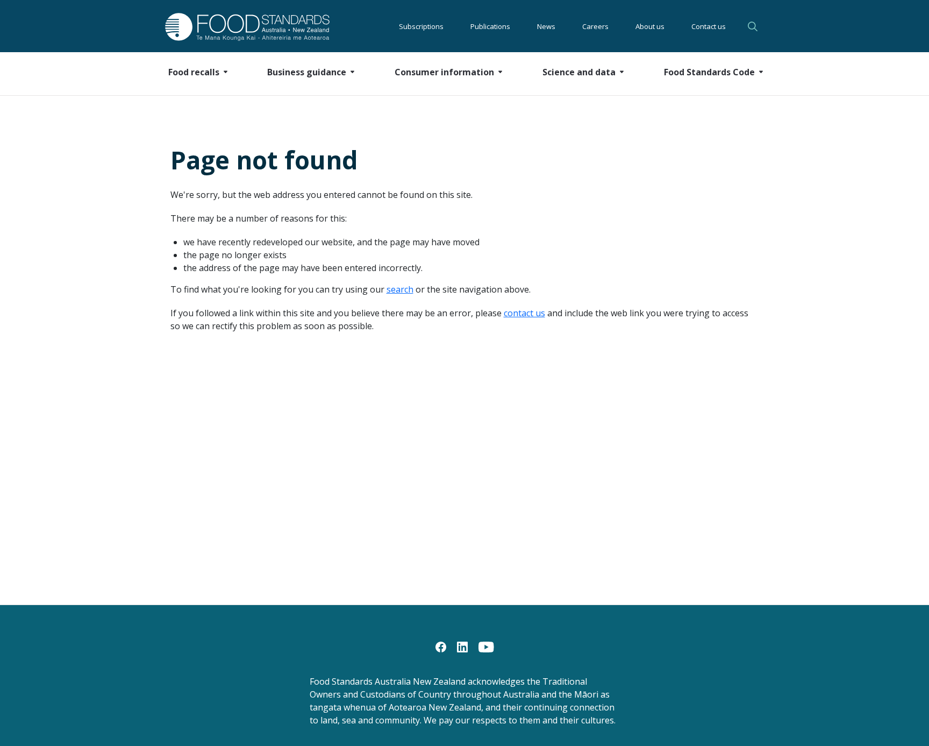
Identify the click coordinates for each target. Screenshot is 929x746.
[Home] (235, 26)
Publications (490, 26)
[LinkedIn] (462, 646)
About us (649, 26)
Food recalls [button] (193, 72)
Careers (595, 26)
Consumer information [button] (444, 72)
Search (754, 26)
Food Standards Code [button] (709, 72)
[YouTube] (486, 646)
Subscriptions (421, 26)
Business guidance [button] (306, 72)
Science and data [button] (579, 72)
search (400, 289)
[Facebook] (440, 646)
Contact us (708, 26)
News (546, 26)
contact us (524, 313)
